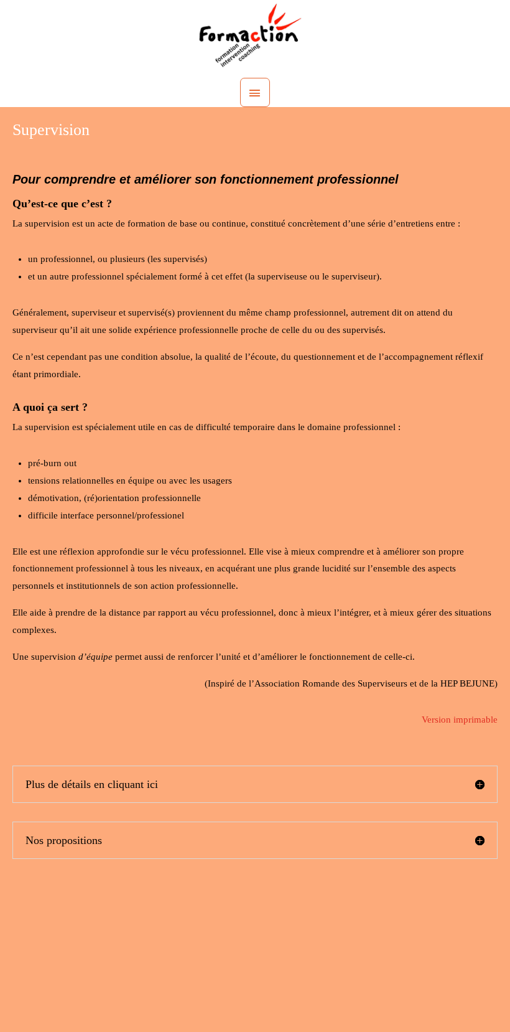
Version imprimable (460, 720)
